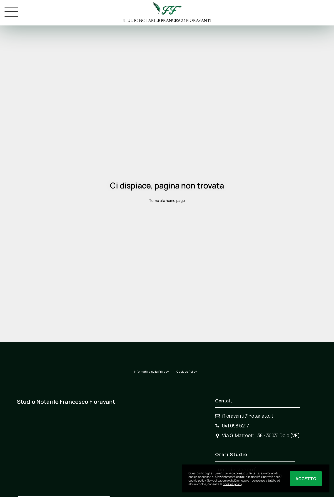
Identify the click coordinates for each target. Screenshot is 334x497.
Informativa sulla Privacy (151, 371)
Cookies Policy (186, 371)
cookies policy (232, 484)
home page (175, 200)
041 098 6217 (235, 425)
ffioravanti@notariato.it (247, 416)
